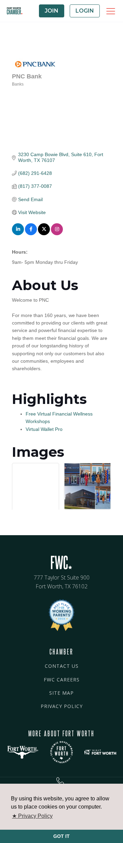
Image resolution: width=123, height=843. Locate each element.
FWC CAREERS (62, 679)
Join (51, 10)
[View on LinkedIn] (18, 233)
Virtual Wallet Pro (44, 429)
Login (85, 10)
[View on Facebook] (31, 233)
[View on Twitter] (44, 233)
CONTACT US (62, 665)
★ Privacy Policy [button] (32, 816)
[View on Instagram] (57, 233)
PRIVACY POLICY (62, 706)
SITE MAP (61, 692)
